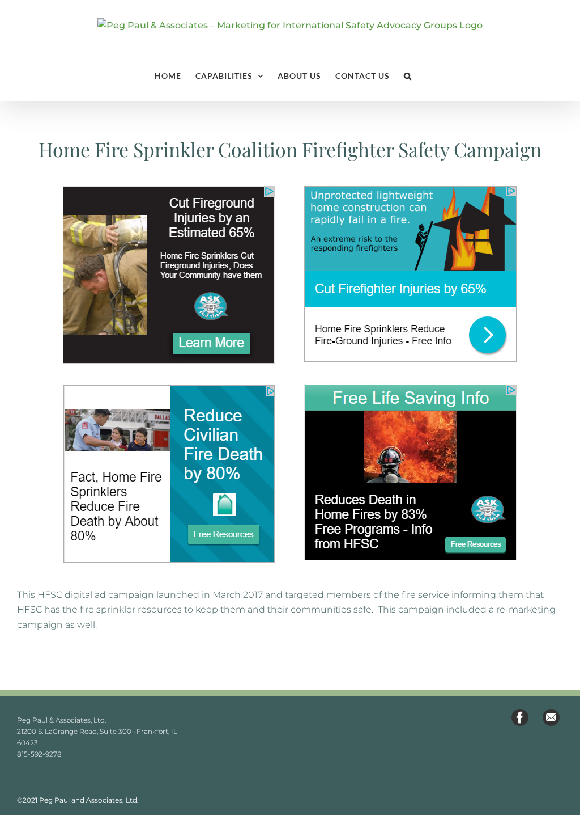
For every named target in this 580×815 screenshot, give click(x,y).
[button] (408, 76)
